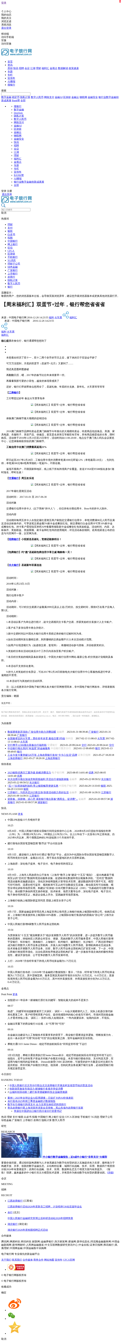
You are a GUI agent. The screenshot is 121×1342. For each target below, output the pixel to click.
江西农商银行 (15, 1200)
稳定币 (16, 97)
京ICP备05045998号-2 (39, 1275)
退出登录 (6, 28)
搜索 (3, 90)
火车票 (58, 317)
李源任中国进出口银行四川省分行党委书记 (38, 1111)
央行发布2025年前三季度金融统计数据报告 (31, 1101)
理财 (38, 68)
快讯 (15, 68)
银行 (10, 286)
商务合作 (38, 1259)
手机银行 (13, 257)
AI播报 (11, 81)
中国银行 (13, 241)
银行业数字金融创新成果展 (29, 181)
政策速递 (74, 68)
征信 (10, 247)
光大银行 (14, 565)
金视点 (53, 68)
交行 (84, 745)
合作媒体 (28, 1259)
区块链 (67, 97)
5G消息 (12, 260)
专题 (10, 71)
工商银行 (14, 392)
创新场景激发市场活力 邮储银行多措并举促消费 (36, 1088)
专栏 (10, 74)
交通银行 (14, 478)
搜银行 (11, 84)
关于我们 (6, 1259)
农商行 (11, 277)
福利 (51, 317)
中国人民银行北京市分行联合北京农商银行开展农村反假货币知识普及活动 (51, 1085)
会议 (27, 68)
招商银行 (14, 539)
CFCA (11, 250)
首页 (10, 61)
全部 (23, 100)
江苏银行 (106, 792)
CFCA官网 (69, 1259)
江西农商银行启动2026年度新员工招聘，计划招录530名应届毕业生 (45, 1206)
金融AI (59, 97)
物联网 (83, 97)
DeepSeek (18, 113)
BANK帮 (19, 175)
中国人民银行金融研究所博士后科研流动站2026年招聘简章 (40, 1218)
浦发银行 (42, 802)
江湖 (32, 68)
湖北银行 (13, 1224)
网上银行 (13, 244)
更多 (20, 814)
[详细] (110, 1172)
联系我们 (17, 1259)
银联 (10, 231)
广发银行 (13, 270)
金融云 (75, 97)
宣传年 (11, 78)
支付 (10, 227)
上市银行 (13, 273)
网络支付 (49, 97)
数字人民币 (37, 97)
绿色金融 (13, 267)
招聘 (21, 68)
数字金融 (6, 97)
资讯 (10, 65)
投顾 (10, 237)
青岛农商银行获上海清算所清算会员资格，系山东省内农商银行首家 (45, 1107)
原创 (10, 68)
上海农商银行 (15, 758)
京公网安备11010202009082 (68, 1275)
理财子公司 (14, 263)
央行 (10, 1212)
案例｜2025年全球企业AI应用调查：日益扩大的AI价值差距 (40, 1098)
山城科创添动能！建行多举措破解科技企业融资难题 (38, 1092)
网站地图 (49, 1259)
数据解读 (63, 68)
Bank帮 (16, 100)
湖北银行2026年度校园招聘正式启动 (28, 1230)
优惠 (91, 772)
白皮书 (11, 234)
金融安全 (93, 97)
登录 (3, 2)
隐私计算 (25, 97)
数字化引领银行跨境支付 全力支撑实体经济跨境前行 (37, 1104)
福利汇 (45, 68)
